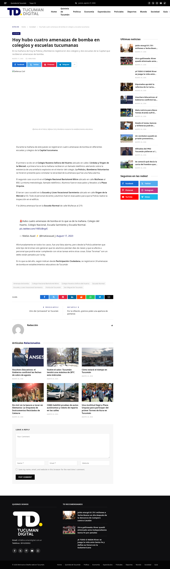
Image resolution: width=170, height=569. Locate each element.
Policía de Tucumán (53, 287)
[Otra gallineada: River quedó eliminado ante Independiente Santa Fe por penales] (126, 61)
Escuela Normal (98, 283)
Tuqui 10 (32, 3)
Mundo (143, 11)
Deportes (131, 11)
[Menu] (5, 3)
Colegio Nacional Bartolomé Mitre (45, 283)
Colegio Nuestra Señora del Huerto (75, 283)
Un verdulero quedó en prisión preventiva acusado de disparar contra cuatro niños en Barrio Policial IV (146, 137)
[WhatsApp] (3, 168)
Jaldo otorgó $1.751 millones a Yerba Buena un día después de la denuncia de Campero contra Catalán (146, 47)
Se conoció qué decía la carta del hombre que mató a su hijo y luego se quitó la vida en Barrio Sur (146, 163)
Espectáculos (104, 11)
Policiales (119, 11)
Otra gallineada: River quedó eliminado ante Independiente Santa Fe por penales (146, 59)
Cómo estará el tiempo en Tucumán (94, 371)
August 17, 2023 (65, 235)
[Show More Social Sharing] (74, 64)
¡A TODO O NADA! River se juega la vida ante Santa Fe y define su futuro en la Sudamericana (146, 72)
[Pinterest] (3, 162)
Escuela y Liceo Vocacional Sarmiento (28, 287)
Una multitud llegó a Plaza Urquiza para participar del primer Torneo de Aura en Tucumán (95, 409)
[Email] (3, 174)
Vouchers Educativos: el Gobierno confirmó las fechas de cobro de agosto (26, 372)
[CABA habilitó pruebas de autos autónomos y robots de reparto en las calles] (62, 392)
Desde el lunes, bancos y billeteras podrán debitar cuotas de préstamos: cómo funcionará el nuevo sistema (145, 124)
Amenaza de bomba (21, 283)
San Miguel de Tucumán (73, 287)
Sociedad (155, 11)
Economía (89, 11)
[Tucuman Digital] (25, 11)
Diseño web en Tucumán (35, 565)
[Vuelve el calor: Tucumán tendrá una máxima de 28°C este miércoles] (62, 357)
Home (54, 11)
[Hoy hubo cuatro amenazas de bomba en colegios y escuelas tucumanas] (62, 98)
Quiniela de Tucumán (18, 3)
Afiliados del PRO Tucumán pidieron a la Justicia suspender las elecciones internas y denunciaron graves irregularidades (145, 150)
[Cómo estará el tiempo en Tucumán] (97, 357)
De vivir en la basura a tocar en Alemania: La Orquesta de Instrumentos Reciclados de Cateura (27, 409)
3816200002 (25, 543)
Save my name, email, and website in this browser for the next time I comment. (52, 469)
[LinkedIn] (3, 155)
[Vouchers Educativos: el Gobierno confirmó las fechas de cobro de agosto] (28, 357)
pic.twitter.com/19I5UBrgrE (34, 228)
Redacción (32, 325)
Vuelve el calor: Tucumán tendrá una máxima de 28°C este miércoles (61, 372)
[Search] (76, 3)
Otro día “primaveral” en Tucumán (43, 311)
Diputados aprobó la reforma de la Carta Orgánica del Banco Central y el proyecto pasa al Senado (145, 85)
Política (77, 11)
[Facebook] (3, 143)
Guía (156, 565)
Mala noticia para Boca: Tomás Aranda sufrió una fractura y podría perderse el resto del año (146, 111)
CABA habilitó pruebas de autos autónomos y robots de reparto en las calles (62, 408)
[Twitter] (3, 149)
